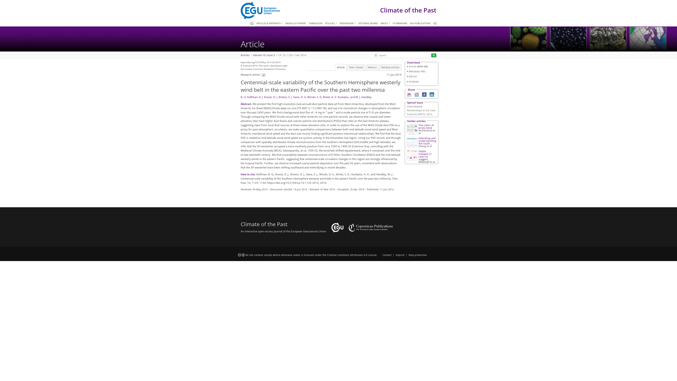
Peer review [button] (347, 23)
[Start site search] (433, 55)
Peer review (356, 67)
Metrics (372, 67)
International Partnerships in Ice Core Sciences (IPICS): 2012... (421, 110)
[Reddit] (416, 94)
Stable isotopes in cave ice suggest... (425, 155)
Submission (315, 23)
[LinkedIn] (431, 94)
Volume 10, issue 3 (264, 55)
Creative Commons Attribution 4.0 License (352, 255)
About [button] (384, 23)
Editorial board (368, 23)
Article (341, 67)
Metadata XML (417, 71)
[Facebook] (424, 94)
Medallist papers (295, 23)
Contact (387, 255)
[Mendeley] (409, 94)
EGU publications (420, 23)
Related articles (390, 67)
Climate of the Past (408, 10)
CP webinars (400, 23)
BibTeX (413, 76)
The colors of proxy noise (426, 126)
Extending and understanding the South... (427, 141)
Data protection (417, 255)
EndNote (414, 81)
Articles (245, 55)
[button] (376, 55)
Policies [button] (330, 23)
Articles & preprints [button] (268, 23)
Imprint (400, 255)
